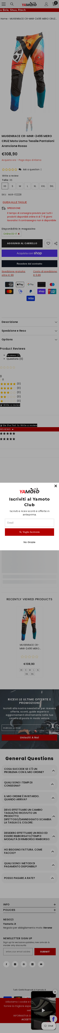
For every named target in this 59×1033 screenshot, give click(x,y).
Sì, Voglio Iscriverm (29, 532)
